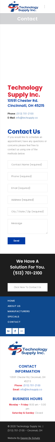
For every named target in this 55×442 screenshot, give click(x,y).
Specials (13, 316)
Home (11, 300)
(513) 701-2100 (24, 113)
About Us (14, 306)
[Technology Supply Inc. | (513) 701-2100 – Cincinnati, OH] (23, 6)
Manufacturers (19, 311)
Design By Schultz (30, 438)
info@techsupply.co (27, 117)
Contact (14, 322)
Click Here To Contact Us (27, 287)
